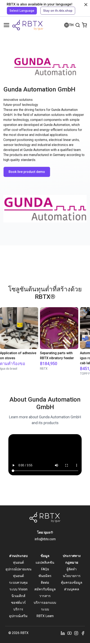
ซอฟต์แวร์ (18, 603)
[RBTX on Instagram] (76, 633)
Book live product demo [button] (27, 172)
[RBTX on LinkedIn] (63, 633)
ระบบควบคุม (18, 583)
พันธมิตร (45, 576)
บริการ (18, 609)
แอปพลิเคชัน (45, 562)
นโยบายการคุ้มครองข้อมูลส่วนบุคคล (71, 582)
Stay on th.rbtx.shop (57, 10)
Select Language (21, 10)
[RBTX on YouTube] (69, 633)
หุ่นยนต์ (18, 562)
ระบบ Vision (18, 589)
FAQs (45, 569)
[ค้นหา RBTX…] (77, 25)
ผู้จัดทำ (72, 569)
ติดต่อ (45, 583)
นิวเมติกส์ (18, 596)
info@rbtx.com (45, 539)
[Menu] (6, 25)
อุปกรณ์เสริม (18, 616)
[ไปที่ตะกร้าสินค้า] (84, 25)
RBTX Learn (45, 616)
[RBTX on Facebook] (83, 633)
